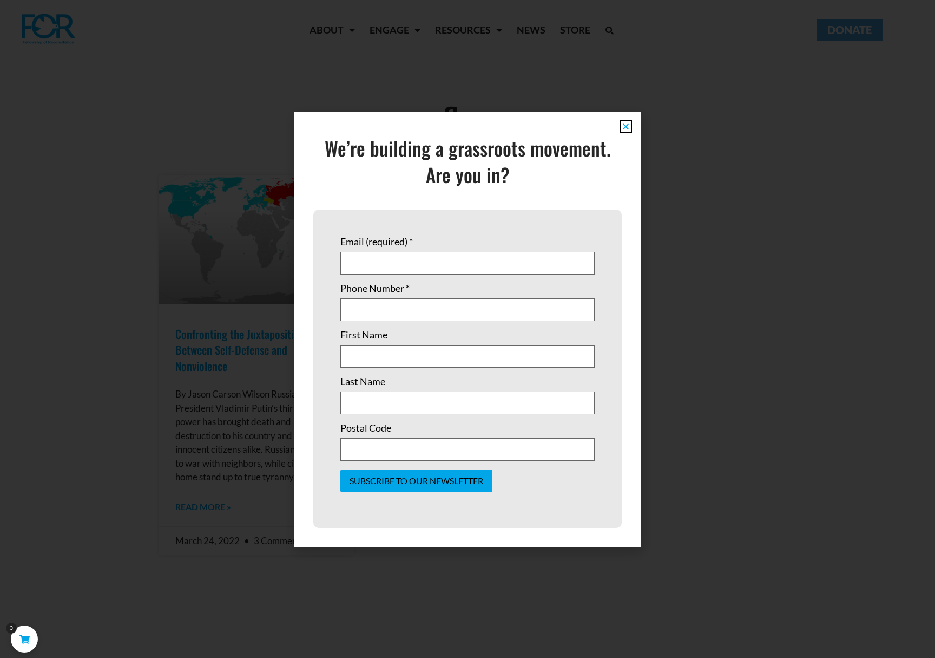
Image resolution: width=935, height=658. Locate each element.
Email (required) (376, 241)
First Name (363, 335)
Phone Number (375, 288)
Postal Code (365, 428)
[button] (626, 126)
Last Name (362, 381)
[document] (467, 329)
